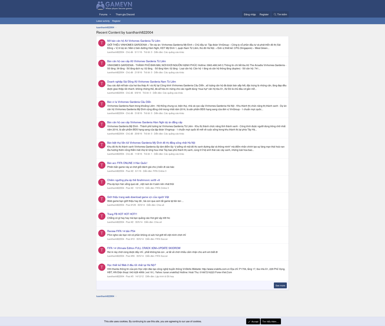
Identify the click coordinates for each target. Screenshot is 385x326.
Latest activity (103, 20)
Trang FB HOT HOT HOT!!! (122, 214)
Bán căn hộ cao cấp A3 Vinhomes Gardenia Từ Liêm (136, 61)
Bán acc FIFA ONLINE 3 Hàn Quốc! (127, 163)
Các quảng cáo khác (174, 52)
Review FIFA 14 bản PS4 (121, 231)
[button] (110, 14)
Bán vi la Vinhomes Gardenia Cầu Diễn (129, 102)
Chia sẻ (160, 204)
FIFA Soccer (161, 238)
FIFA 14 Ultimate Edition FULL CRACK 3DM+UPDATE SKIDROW (143, 248)
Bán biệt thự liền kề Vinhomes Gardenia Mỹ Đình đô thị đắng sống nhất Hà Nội (151, 142)
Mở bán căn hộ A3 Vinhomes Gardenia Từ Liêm (133, 40)
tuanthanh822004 (115, 52)
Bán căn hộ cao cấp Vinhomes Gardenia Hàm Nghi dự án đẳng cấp (144, 122)
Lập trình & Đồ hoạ (164, 276)
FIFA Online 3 (159, 170)
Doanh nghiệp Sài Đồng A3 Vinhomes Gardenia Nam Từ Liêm (141, 81)
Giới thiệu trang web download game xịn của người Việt (138, 197)
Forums (103, 14)
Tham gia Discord (125, 14)
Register (116, 20)
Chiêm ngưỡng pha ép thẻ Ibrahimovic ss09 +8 (133, 180)
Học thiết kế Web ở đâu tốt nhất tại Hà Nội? (131, 265)
